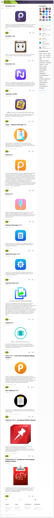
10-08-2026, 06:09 (8, 38)
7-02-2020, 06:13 (7, 359)
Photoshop (48, 55)
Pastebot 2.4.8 (10, 36)
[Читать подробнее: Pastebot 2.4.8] (6, 61)
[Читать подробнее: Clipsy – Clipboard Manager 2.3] (6, 151)
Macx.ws (10, 514)
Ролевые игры (42, 62)
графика (41, 77)
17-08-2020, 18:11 (8, 324)
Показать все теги (42, 90)
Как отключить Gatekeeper (17, 508)
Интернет (48, 57)
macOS (40, 55)
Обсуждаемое (48, 25)
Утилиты (8, 148)
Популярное (42, 25)
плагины (45, 80)
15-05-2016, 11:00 (8, 463)
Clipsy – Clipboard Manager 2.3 (15, 125)
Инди (44, 57)
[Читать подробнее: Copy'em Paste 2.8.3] (6, 319)
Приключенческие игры (44, 60)
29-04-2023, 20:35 (8, 256)
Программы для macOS (9, 507)
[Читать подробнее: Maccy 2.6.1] (6, 222)
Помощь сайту (36, 507)
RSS (34, 510)
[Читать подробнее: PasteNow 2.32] (6, 33)
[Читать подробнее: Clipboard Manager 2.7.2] (6, 251)
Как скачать (17, 506)
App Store (8, 384)
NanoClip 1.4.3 (10, 64)
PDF (44, 55)
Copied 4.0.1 (9, 323)
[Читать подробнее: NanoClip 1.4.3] (6, 91)
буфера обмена (10, 30)
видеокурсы (41, 71)
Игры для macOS (8, 508)
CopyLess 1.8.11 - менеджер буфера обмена (20, 420)
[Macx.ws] (2, 2)
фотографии (41, 88)
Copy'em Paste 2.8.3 (12, 283)
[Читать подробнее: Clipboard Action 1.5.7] (6, 280)
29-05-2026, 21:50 (8, 126)
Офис (40, 58)
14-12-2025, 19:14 (8, 227)
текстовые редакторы (43, 86)
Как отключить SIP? (18, 509)
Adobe (40, 53)
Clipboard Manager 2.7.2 (13, 225)
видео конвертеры (42, 69)
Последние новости (28, 507)
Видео (40, 57)
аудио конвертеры (42, 68)
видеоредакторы (42, 73)
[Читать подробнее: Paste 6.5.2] (6, 191)
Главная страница (8, 2)
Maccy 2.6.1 (9, 194)
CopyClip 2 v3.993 (11, 94)
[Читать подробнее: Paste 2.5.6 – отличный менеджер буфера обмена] (6, 387)
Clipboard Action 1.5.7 (12, 254)
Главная (6, 506)
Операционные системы (7, 511)
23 (29, 387)
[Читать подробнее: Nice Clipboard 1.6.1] (6, 417)
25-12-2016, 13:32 (8, 422)
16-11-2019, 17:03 (8, 392)
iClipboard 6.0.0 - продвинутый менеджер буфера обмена (19, 460)
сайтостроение (42, 84)
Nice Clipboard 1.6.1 (12, 390)
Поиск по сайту (27, 506)
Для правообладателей (38, 508)
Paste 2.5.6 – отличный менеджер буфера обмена (20, 356)
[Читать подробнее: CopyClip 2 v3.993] (6, 121)
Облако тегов (15, 2)
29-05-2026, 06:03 (8, 156)
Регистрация (27, 508)
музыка (40, 80)
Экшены (41, 66)
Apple (49, 53)
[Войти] (2, 5)
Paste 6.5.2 (8, 155)
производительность (43, 82)
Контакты (35, 506)
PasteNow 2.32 (10, 6)
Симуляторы (48, 62)
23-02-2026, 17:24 (8, 195)
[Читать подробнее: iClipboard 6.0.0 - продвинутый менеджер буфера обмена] (6, 496)
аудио (45, 66)
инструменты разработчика (44, 78)
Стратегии (41, 64)
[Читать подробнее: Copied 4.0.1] (6, 352)
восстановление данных (44, 75)
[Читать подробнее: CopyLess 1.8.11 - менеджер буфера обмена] (6, 456)
